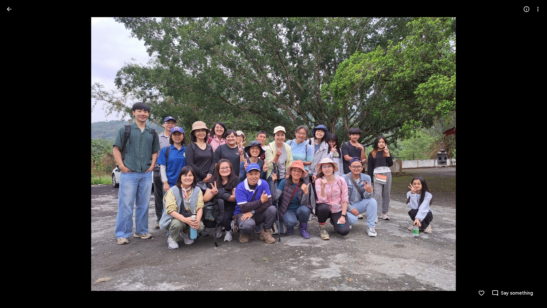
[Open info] (526, 9)
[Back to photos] (9, 9)
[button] (531, 154)
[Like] (481, 293)
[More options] (538, 9)
